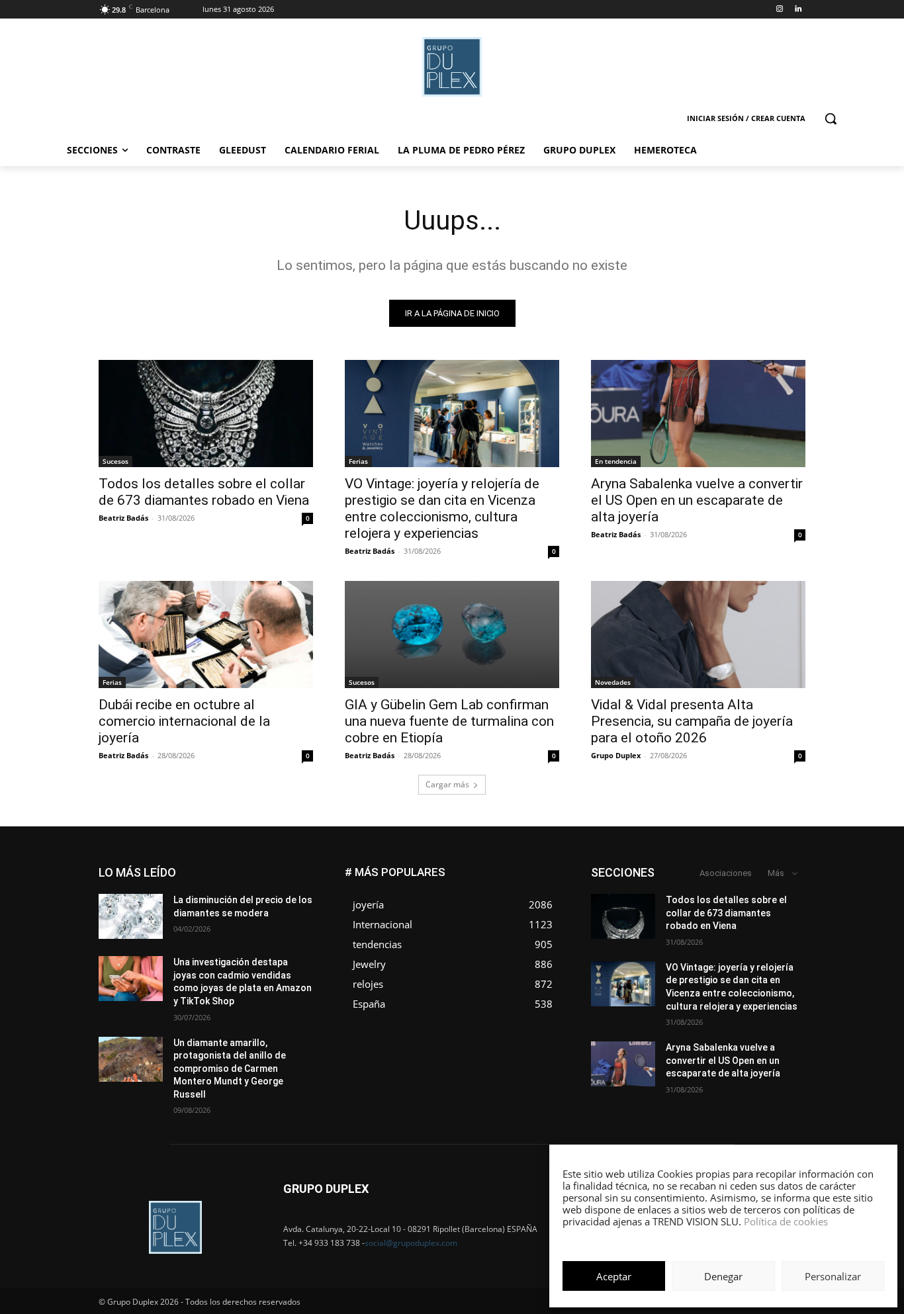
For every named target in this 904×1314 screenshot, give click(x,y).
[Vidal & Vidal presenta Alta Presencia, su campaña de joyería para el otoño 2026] (698, 634)
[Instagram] (779, 9)
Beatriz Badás (123, 518)
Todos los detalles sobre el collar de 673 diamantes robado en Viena (204, 492)
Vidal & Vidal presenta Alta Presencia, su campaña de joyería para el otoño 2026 (692, 721)
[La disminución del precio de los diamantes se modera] (131, 916)
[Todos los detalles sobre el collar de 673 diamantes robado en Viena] (206, 413)
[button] (830, 118)
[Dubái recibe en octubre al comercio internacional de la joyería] (206, 634)
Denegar (723, 1276)
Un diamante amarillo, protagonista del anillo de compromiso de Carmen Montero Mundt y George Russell (229, 1068)
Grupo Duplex (616, 755)
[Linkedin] (797, 9)
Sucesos (115, 461)
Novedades (613, 682)
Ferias (358, 461)
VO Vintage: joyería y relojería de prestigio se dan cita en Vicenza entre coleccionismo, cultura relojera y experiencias (442, 508)
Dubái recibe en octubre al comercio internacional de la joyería (184, 721)
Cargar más (447, 784)
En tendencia (616, 461)
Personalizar (833, 1276)
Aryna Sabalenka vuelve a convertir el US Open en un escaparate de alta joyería (697, 500)
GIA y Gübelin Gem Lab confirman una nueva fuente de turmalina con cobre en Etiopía (449, 721)
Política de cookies (786, 1221)
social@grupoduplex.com (411, 1242)
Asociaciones (726, 873)
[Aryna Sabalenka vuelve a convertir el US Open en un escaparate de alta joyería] (698, 413)
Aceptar (613, 1276)
